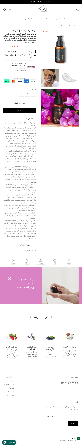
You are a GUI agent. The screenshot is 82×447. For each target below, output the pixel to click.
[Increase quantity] (21, 93)
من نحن (11, 381)
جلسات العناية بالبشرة (31, 19)
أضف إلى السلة (19, 103)
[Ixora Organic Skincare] (41, 9)
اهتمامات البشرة (61, 19)
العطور (18, 19)
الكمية (34, 89)
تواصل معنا (10, 391)
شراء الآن (19, 111)
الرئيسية (76, 26)
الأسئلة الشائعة (9, 385)
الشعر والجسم (47, 19)
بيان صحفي (10, 395)
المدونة (12, 388)
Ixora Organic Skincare (66, 440)
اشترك (73, 423)
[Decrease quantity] (33, 93)
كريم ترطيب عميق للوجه (65, 26)
